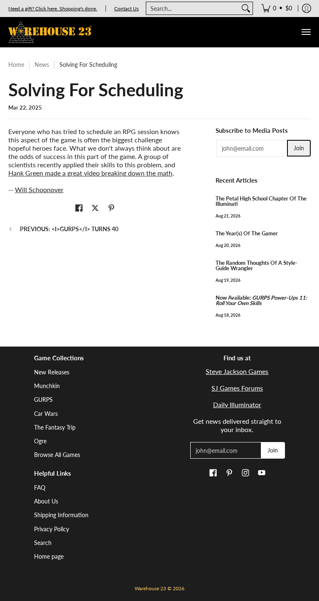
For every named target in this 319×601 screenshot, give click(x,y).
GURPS (43, 399)
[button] (79, 208)
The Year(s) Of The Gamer (247, 233)
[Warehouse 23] (49, 32)
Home (16, 64)
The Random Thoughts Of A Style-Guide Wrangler (256, 265)
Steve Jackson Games (237, 371)
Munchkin (47, 385)
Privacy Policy (51, 529)
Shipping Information (61, 514)
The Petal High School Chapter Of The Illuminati (261, 201)
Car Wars (46, 413)
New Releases (51, 372)
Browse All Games (57, 454)
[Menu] (306, 32)
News (41, 64)
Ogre (40, 441)
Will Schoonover (39, 189)
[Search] (246, 8)
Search (43, 542)
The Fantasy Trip (55, 427)
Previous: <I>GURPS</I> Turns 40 (69, 228)
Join (299, 147)
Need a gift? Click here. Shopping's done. (52, 8)
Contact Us (126, 8)
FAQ (39, 487)
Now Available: (261, 300)
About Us (46, 501)
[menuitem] (276, 8)
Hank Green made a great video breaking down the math (90, 173)
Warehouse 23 (150, 588)
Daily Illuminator (237, 404)
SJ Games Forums (237, 388)
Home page (49, 556)
